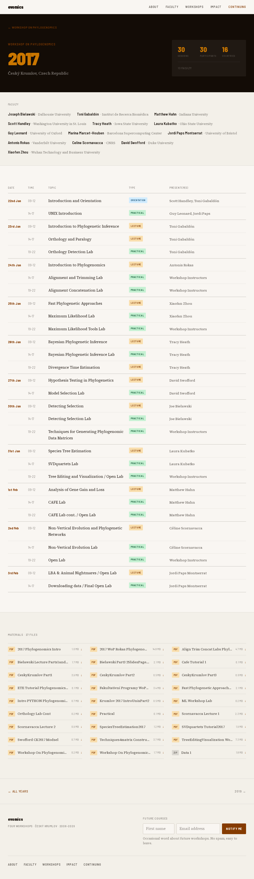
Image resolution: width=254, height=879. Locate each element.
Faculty (172, 7)
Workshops (194, 7)
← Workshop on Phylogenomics (32, 27)
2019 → (240, 791)
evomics (16, 7)
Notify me (234, 829)
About (154, 7)
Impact (216, 7)
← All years (18, 791)
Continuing (237, 7)
